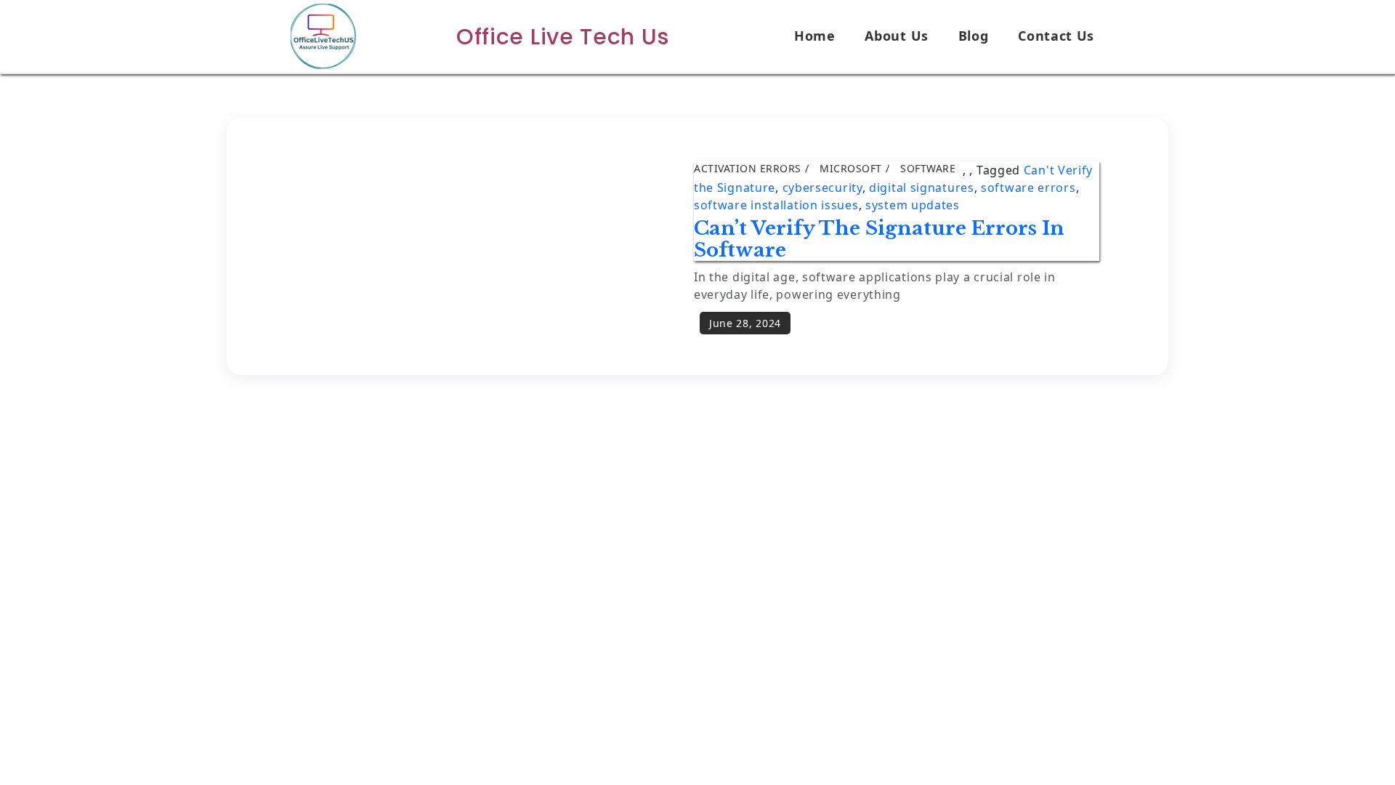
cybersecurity (822, 188)
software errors (1028, 188)
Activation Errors (747, 168)
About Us (897, 35)
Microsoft (851, 168)
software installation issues (776, 205)
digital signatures (921, 188)
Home (815, 35)
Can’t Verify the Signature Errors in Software (879, 239)
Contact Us (1056, 35)
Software (927, 168)
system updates (912, 205)
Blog (973, 35)
